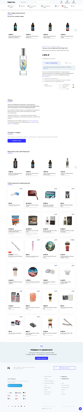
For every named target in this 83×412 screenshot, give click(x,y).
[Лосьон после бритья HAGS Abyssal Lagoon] (50, 26)
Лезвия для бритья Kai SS (14, 205)
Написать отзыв (16, 140)
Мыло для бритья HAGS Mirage (33, 281)
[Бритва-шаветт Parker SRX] (67, 323)
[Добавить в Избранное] (21, 34)
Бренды (46, 389)
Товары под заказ (42, 358)
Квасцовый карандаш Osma (32, 256)
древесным (10, 123)
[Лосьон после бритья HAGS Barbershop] (33, 26)
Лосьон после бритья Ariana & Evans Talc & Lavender (15, 174)
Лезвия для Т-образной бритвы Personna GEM (48, 206)
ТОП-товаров (47, 394)
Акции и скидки (47, 391)
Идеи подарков (47, 387)
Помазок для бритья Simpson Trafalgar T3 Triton (67, 257)
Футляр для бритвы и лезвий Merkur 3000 (32, 334)
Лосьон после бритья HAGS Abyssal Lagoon (49, 37)
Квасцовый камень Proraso (66, 307)
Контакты (64, 394)
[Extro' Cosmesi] (73, 85)
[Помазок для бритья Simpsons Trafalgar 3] (15, 272)
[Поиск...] (50, 2)
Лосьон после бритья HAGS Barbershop (32, 37)
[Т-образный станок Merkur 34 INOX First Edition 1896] (15, 220)
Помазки (46, 378)
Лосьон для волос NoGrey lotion (14, 308)
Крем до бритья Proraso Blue (14, 333)
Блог (62, 391)
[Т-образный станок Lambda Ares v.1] (33, 220)
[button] (75, 30)
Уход (45, 385)
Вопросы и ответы (65, 387)
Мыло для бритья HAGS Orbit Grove (49, 257)
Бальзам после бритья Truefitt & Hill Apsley (67, 231)
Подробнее (45, 68)
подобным (33, 122)
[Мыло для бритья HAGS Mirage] (33, 272)
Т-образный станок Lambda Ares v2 (32, 206)
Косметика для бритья (48, 380)
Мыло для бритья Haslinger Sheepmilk (49, 282)
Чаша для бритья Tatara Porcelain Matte (65, 282)
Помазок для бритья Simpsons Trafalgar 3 (15, 282)
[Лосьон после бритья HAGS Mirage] (68, 26)
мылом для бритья (33, 120)
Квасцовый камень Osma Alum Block (33, 308)
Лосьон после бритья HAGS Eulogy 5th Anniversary (14, 37)
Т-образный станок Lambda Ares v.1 (32, 231)
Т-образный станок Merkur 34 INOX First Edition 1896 (15, 231)
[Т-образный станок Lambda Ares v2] (33, 195)
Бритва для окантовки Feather (15, 256)
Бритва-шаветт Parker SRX (66, 333)
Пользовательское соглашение (48, 406)
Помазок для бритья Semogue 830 (50, 334)
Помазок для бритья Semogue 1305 (50, 308)
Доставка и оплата (65, 385)
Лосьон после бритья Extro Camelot (67, 174)
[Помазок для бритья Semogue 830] (50, 323)
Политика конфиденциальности (68, 406)
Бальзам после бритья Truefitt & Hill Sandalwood (50, 231)
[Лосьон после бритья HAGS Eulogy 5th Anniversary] (15, 26)
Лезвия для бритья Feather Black (66, 206)
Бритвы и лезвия (47, 376)
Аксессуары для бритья (49, 383)
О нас (63, 383)
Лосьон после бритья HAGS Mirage (67, 37)
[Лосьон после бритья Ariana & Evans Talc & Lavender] (15, 163)
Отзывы (63, 389)
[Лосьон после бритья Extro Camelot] (68, 163)
